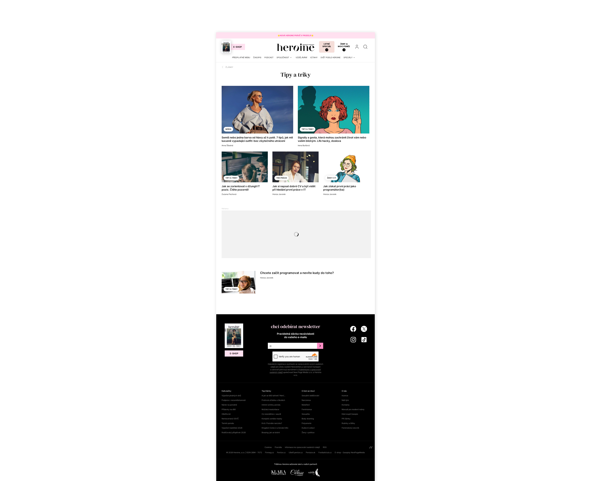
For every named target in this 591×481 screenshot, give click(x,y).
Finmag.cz (269, 452)
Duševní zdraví (308, 428)
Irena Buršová (304, 145)
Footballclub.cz (325, 452)
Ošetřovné (226, 414)
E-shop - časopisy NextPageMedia (350, 452)
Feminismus (307, 409)
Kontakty (346, 405)
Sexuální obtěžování (310, 395)
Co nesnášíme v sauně (271, 414)
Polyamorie (306, 423)
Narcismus (306, 400)
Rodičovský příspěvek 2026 (234, 432)
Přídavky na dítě (229, 409)
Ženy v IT (331, 178)
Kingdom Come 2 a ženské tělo (275, 428)
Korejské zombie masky (272, 418)
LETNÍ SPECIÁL (326, 45)
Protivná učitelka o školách (273, 400)
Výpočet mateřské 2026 (232, 428)
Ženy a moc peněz (344, 45)
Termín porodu (228, 423)
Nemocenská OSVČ (230, 418)
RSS (325, 447)
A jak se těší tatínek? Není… (273, 395)
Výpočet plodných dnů (231, 395)
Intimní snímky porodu (271, 405)
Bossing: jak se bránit (271, 432)
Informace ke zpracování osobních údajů (302, 447)
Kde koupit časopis (350, 414)
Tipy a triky (308, 129)
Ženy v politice (308, 432)
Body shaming (308, 418)
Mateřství (306, 405)
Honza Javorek (279, 194)
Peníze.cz (281, 452)
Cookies (268, 447)
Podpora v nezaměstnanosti (234, 400)
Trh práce (281, 178)
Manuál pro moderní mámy (353, 409)
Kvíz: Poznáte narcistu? (272, 423)
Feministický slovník (350, 428)
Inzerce (345, 395)
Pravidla (278, 447)
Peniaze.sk (310, 452)
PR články (346, 418)
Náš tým (345, 400)
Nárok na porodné (229, 405)
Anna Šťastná (227, 145)
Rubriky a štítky (348, 423)
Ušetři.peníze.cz (296, 452)
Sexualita (306, 414)
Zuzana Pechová (229, 194)
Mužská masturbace (270, 409)
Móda (228, 129)
